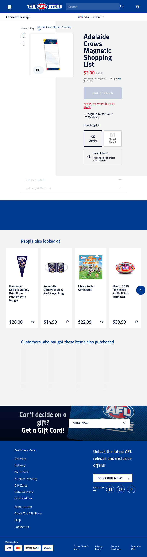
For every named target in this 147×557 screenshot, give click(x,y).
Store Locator (23, 506)
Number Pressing (26, 478)
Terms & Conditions (116, 547)
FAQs (18, 520)
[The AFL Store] (44, 6)
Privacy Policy (98, 547)
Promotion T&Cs (136, 547)
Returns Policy (24, 492)
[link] (115, 80)
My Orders (21, 472)
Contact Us (22, 526)
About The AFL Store (28, 513)
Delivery (20, 465)
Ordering (20, 458)
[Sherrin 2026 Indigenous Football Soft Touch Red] (125, 267)
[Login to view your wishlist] (32, 321)
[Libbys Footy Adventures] (90, 267)
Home (24, 28)
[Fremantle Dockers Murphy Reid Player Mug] (56, 267)
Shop (32, 28)
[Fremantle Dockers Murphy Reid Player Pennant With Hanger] (22, 267)
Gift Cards (21, 485)
